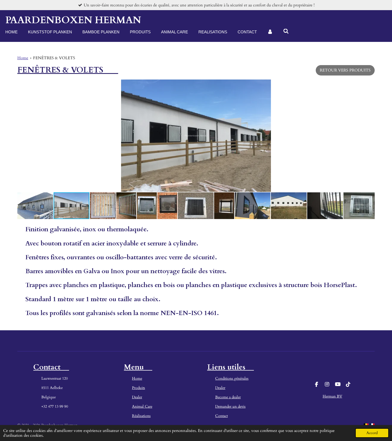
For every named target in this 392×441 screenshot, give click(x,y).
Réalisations (141, 415)
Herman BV (332, 396)
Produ (137, 387)
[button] (370, 84)
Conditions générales (232, 378)
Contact (221, 415)
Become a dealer (228, 397)
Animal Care (142, 406)
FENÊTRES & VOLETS (54, 58)
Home (22, 58)
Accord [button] (372, 433)
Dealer (137, 397)
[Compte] (270, 32)
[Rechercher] (286, 31)
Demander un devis (230, 406)
